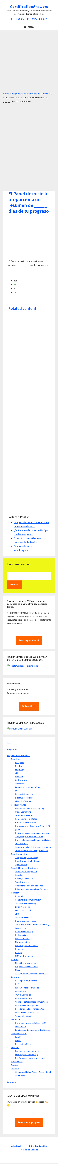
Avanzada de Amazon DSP (27, 1012)
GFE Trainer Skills (23, 1044)
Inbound (19, 896)
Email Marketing (22, 906)
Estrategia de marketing (26, 1054)
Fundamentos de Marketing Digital (31, 808)
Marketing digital (23, 942)
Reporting (20, 949)
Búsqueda (19, 762)
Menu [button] (31, 27)
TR (42, 18)
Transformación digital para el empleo (33, 847)
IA (16, 790)
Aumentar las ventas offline (27, 787)
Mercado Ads (17, 1061)
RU (32, 18)
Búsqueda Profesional (25, 794)
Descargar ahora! (29, 640)
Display (18, 766)
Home (6, 93)
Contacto (11, 1082)
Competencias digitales (26, 818)
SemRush (15, 1019)
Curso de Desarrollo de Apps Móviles (31, 850)
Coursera (15, 1068)
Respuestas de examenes (18, 755)
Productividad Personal (26, 822)
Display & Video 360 (24, 878)
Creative (19, 875)
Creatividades (21, 783)
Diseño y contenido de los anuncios (31, 1058)
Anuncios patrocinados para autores (31, 1001)
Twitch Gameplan (23, 994)
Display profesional (24, 797)
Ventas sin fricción (23, 910)
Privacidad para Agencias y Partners (31, 889)
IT (25, 18)
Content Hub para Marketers (28, 899)
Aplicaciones (21, 780)
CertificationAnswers (29, 6)
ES (19, 18)
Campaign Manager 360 (26, 871)
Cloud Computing (23, 811)
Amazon (15, 977)
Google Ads (16, 759)
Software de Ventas (24, 917)
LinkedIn (15, 1047)
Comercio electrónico (25, 815)
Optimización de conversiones (29, 885)
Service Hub (20, 928)
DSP (17, 984)
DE (22, 18)
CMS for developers (24, 956)
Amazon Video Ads (23, 998)
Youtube (14, 959)
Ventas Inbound (22, 938)
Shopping (19, 769)
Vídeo (17, 773)
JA (45, 18)
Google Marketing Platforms (24, 868)
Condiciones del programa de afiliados (32, 1030)
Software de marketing (25, 903)
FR (16, 18)
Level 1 (18, 1037)
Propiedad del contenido (26, 966)
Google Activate (18, 804)
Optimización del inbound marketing (32, 924)
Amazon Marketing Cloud (26, 1005)
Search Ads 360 (22, 882)
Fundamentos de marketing (28, 1051)
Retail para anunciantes (26, 980)
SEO (17, 913)
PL (35, 18)
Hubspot (15, 892)
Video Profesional (23, 801)
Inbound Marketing (24, 931)
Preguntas (12, 749)
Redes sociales (21, 935)
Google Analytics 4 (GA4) (26, 857)
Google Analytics (19, 854)
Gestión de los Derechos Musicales (31, 973)
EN (12, 18)
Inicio (9, 743)
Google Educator (19, 1033)
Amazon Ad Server (23, 1015)
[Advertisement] (29, 62)
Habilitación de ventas (25, 920)
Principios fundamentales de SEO (30, 1023)
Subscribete (29, 706)
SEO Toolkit (20, 1026)
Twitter (14, 1065)
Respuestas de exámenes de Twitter (29, 93)
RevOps (18, 952)
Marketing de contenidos (26, 945)
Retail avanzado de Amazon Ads (29, 1008)
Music (17, 970)
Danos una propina (29, 1122)
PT (28, 18)
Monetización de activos (26, 963)
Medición (19, 776)
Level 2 (18, 1040)
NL (38, 18)
